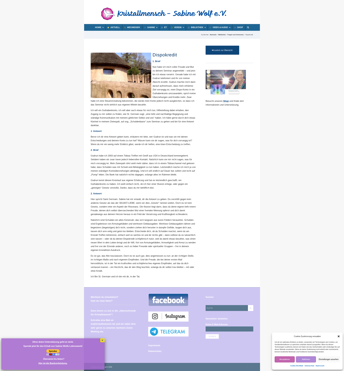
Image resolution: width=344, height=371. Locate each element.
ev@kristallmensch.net (103, 324)
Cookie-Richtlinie (296, 366)
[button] (338, 336)
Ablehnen (306, 359)
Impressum (320, 366)
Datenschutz (309, 366)
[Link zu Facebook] (251, 366)
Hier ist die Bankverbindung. (52, 363)
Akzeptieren (284, 359)
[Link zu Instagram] (247, 366)
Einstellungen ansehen (328, 359)
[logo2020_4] (167, 14)
